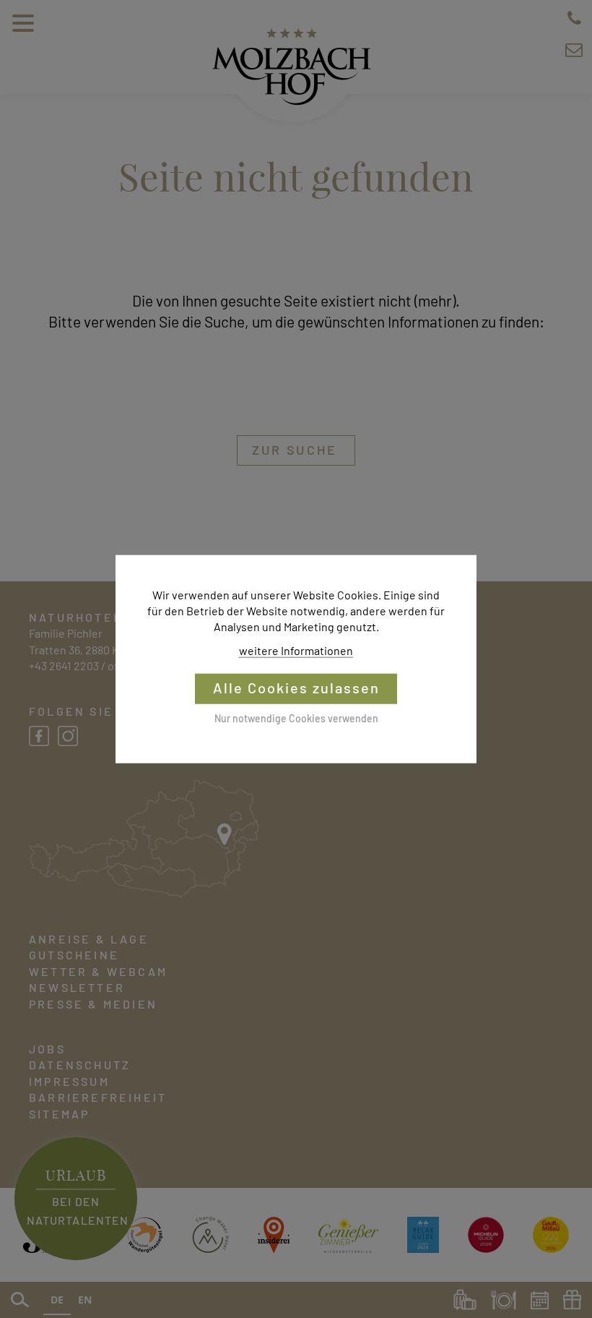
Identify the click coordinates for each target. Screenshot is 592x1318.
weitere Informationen (296, 650)
